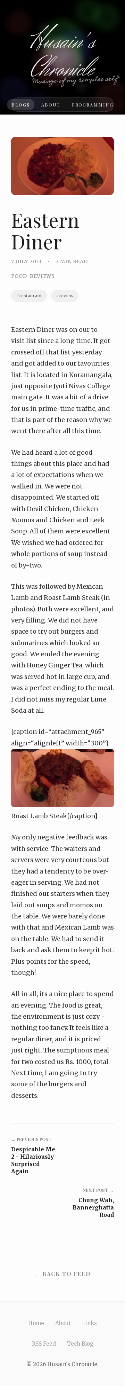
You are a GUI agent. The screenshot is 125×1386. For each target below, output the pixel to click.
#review (65, 295)
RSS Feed (44, 1343)
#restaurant (29, 295)
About (50, 105)
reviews (42, 276)
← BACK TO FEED (62, 1273)
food (19, 276)
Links (89, 1323)
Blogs (20, 105)
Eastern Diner (33, 330)
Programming (93, 105)
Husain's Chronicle (62, 56)
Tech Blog (80, 1343)
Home (36, 1323)
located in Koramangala (74, 375)
